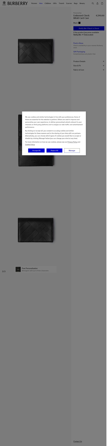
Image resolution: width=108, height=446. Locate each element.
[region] (54, 133)
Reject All (54, 150)
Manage (72, 150)
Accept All (36, 150)
